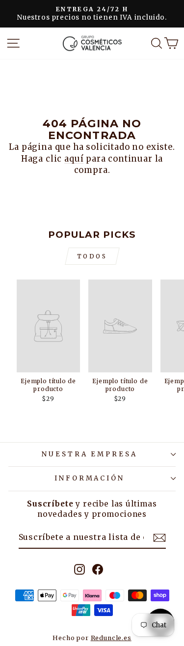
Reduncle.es (111, 638)
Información (89, 478)
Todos (92, 256)
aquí (73, 159)
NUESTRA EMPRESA (90, 454)
